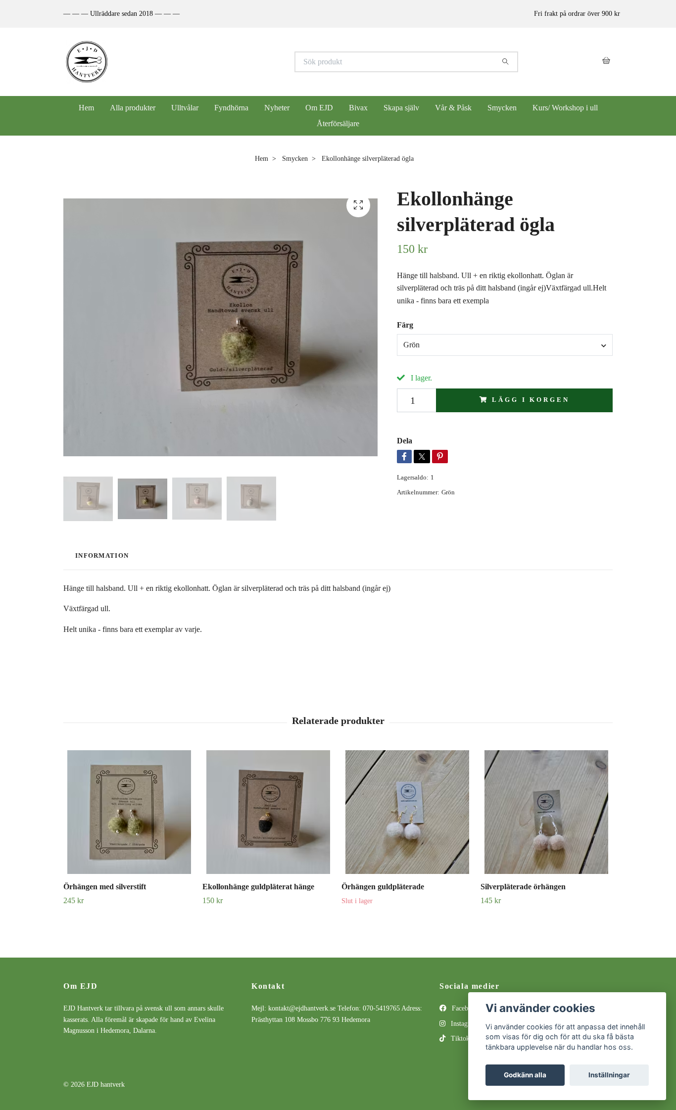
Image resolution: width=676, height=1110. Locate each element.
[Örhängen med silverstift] (129, 812)
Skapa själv (401, 107)
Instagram (464, 1023)
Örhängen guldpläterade (382, 886)
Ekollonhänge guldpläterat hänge (258, 886)
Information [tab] (102, 555)
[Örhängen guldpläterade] (407, 812)
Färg (405, 325)
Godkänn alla (525, 1075)
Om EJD (319, 107)
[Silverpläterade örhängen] (546, 812)
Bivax (358, 107)
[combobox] (505, 345)
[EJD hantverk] (201, 62)
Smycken (502, 107)
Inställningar (609, 1075)
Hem (86, 107)
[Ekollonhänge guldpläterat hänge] (268, 812)
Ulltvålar (184, 107)
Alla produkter (132, 107)
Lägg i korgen (530, 399)
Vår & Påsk (453, 107)
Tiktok (459, 1038)
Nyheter (277, 107)
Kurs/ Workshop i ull (565, 107)
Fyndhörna (231, 107)
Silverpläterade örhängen (523, 886)
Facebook (464, 1008)
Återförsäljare (338, 123)
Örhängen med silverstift (104, 886)
